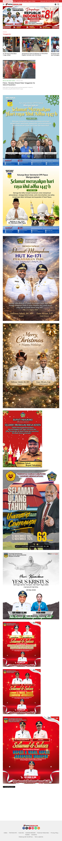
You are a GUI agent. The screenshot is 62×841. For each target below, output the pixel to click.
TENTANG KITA (13, 810)
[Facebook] (23, 805)
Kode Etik (21, 810)
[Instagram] (32, 805)
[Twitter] (26, 805)
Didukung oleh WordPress (26, 814)
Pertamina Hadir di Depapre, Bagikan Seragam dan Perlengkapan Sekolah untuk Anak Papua (15, 54)
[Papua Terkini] (13, 4)
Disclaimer (34, 812)
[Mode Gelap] (56, 4)
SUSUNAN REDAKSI (30, 810)
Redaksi (27, 812)
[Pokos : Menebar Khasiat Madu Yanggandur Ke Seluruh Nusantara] (19, 69)
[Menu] (4, 4)
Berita (4, 80)
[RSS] (38, 805)
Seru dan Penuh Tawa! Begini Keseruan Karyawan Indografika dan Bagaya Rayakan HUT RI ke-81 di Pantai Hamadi (45, 55)
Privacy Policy (54, 810)
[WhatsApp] (35, 805)
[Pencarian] (58, 4)
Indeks (5, 810)
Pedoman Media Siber (43, 810)
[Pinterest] (29, 805)
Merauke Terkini (11, 80)
